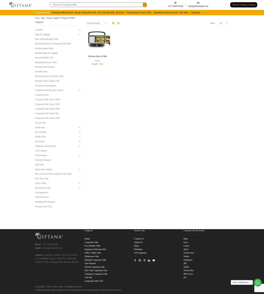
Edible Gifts (40, 137)
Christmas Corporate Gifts (96, 274)
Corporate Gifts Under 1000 (47, 104)
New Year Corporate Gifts (96, 270)
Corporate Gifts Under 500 (46, 113)
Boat (186, 239)
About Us (138, 242)
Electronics (40, 141)
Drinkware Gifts (92, 256)
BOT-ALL (188, 274)
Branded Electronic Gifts (46, 62)
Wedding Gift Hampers (45, 202)
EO (185, 277)
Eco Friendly (40, 132)
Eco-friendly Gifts (92, 246)
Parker (186, 256)
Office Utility (41, 183)
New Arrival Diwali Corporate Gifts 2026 (53, 174)
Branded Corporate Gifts (166, 12)
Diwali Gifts (40, 123)
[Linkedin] (149, 260)
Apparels (39, 30)
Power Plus (188, 270)
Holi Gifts (39, 164)
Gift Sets (183, 12)
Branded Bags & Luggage (46, 53)
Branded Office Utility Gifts (47, 81)
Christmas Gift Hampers (45, 85)
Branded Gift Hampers (45, 67)
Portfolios (138, 249)
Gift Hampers (41, 155)
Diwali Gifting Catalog (243, 4)
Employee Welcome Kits (95, 249)
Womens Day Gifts (43, 206)
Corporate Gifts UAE (94, 281)
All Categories (140, 253)
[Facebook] (135, 260)
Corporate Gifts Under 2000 (47, 109)
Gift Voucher (90, 263)
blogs (136, 246)
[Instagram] (140, 260)
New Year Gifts (42, 178)
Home (37, 18)
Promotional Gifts (42, 188)
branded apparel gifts (44, 48)
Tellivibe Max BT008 (97, 56)
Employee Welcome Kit (62, 12)
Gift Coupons (41, 150)
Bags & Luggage (42, 34)
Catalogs (195, 12)
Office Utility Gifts (93, 253)
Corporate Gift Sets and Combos (49, 90)
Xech (97, 60)
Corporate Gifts (42, 12)
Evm (186, 242)
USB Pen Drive (42, 197)
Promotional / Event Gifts (139, 12)
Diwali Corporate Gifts (85, 12)
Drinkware (39, 127)
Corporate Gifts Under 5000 (47, 118)
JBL (185, 263)
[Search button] (145, 5)
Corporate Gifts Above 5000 (47, 99)
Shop (43, 18)
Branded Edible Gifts (44, 57)
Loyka (186, 246)
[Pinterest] (144, 260)
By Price (120, 12)
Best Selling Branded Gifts (46, 39)
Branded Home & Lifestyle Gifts (49, 76)
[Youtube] (154, 260)
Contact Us (139, 239)
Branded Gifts (41, 71)
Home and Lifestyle (43, 169)
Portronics (188, 260)
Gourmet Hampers (43, 160)
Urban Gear (189, 253)
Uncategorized (41, 192)
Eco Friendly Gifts (106, 12)
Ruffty (186, 267)
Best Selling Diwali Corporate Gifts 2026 (53, 43)
